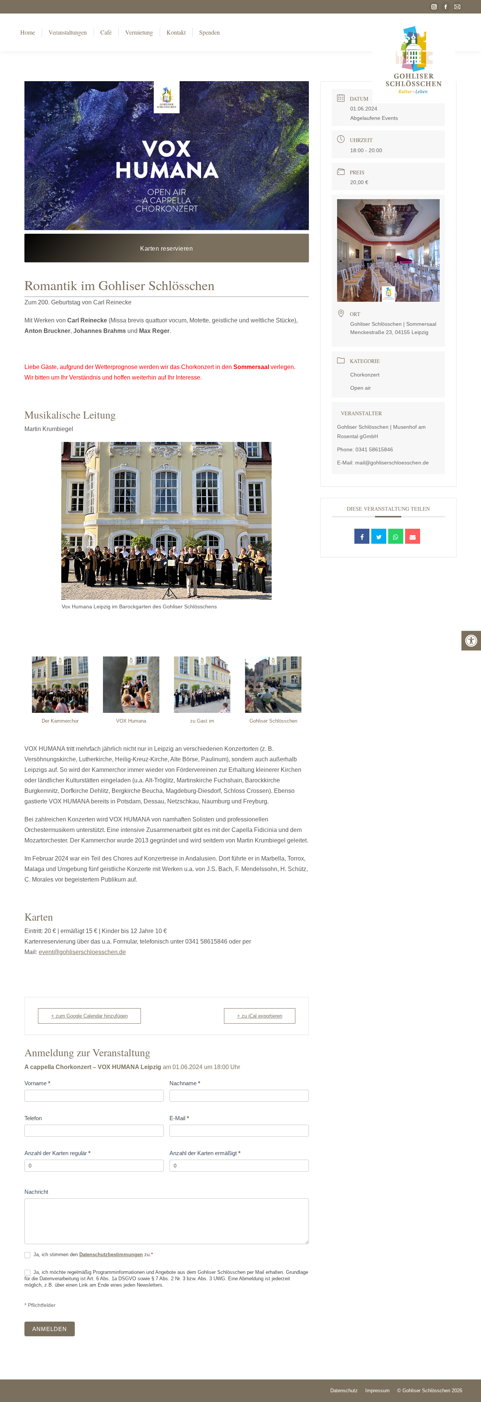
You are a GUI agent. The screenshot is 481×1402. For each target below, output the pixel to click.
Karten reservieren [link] (166, 248)
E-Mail (179, 1118)
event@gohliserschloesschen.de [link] (82, 952)
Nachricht (36, 1192)
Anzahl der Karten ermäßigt (204, 1153)
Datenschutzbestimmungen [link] (111, 1254)
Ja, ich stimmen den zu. (92, 1254)
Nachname (184, 1083)
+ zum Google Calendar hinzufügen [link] (89, 1016)
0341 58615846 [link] (374, 449)
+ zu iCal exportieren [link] (259, 1016)
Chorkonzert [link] (365, 375)
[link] (471, 640)
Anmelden (49, 1329)
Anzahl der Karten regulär (57, 1153)
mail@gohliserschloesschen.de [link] (392, 463)
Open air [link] (360, 388)
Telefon (33, 1118)
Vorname (37, 1083)
